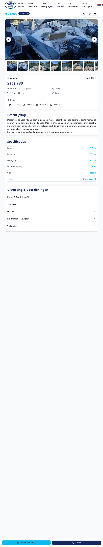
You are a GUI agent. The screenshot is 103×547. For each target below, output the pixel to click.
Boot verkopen (87, 5)
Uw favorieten (73, 5)
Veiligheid (12, 226)
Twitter (29, 105)
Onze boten (21, 5)
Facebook (15, 105)
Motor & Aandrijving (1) (18, 197)
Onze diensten (32, 5)
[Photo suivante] (94, 39)
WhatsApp (57, 105)
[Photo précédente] (8, 39)
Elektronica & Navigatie (18, 218)
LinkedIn (42, 105)
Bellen (78, 542)
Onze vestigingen (47, 5)
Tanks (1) (11, 204)
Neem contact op (28, 542)
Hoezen (11, 211)
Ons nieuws (60, 5)
